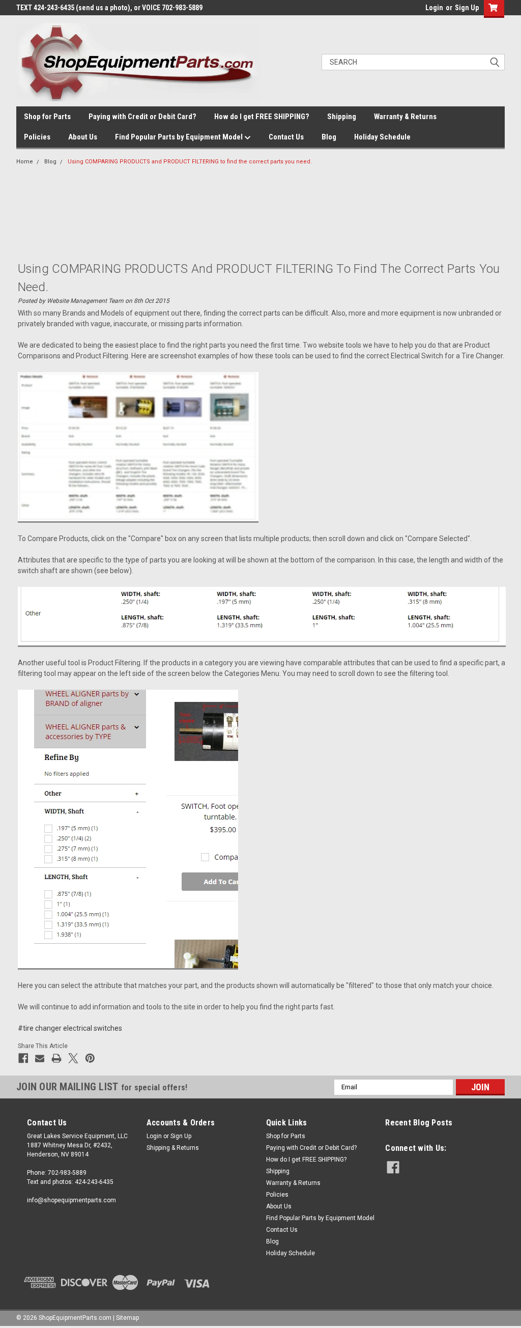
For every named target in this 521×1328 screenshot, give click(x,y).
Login (434, 8)
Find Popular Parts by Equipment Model (179, 137)
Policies (37, 137)
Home (24, 161)
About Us (82, 137)
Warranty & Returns (405, 116)
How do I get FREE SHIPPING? (261, 116)
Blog (329, 137)
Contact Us (286, 137)
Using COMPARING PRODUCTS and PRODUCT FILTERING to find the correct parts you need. (190, 161)
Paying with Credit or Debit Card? (142, 116)
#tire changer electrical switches (70, 1028)
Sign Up (467, 8)
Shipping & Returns (173, 1147)
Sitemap (127, 1317)
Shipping (341, 116)
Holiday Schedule (382, 137)
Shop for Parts (47, 116)
